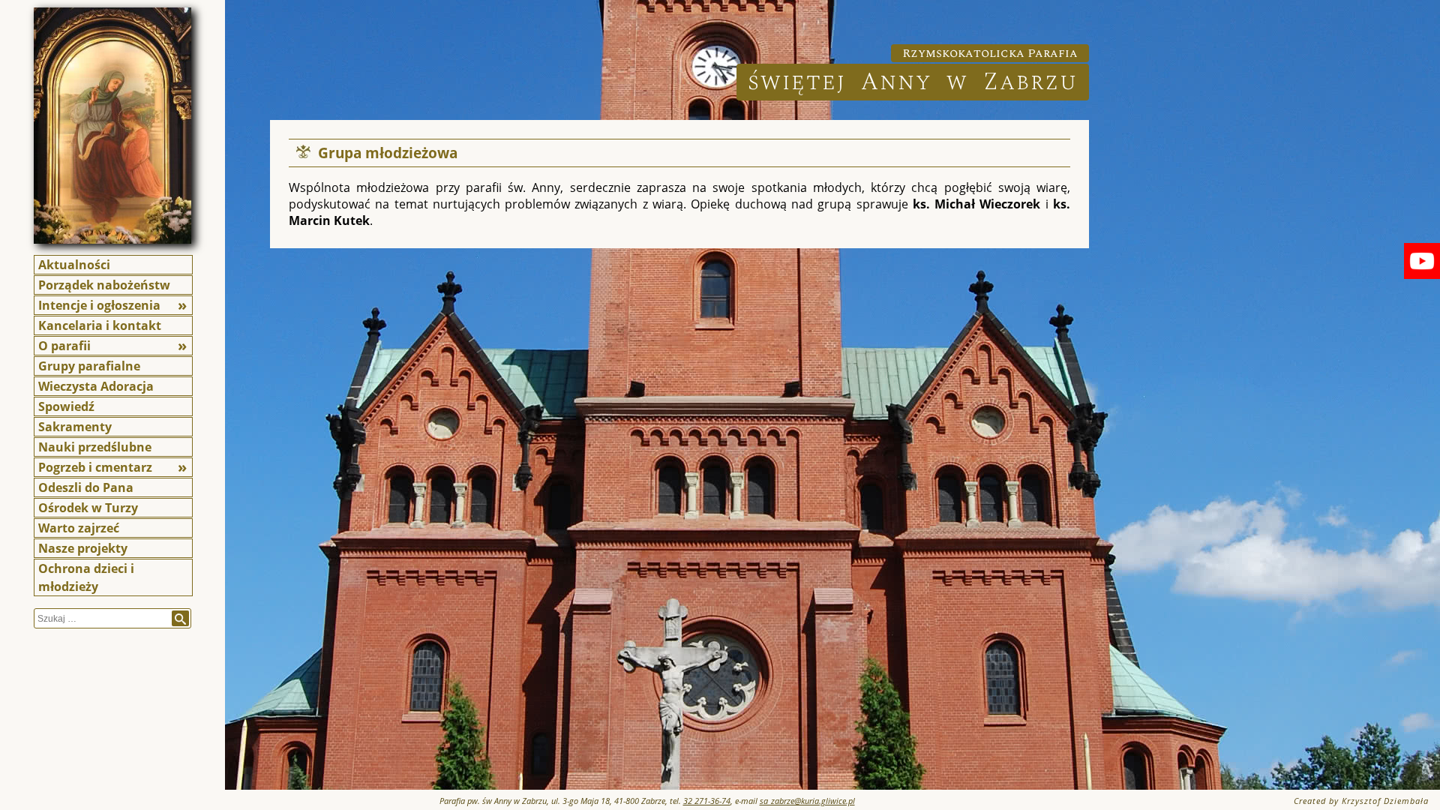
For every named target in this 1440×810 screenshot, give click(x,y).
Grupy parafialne (89, 366)
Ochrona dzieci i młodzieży (86, 577)
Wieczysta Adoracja (96, 386)
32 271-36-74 (706, 800)
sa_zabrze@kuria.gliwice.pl (807, 800)
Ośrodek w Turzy (88, 508)
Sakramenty (75, 426)
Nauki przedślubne (95, 447)
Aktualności (74, 264)
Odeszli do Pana (86, 487)
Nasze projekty (83, 548)
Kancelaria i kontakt (99, 325)
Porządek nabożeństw (104, 285)
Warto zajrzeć (78, 528)
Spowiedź (66, 406)
